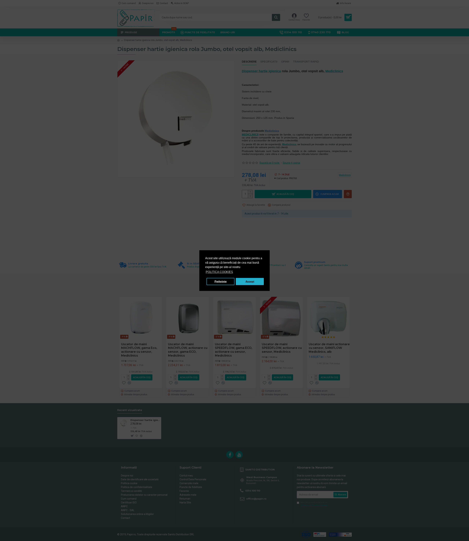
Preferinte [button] (221, 281)
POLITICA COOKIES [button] (219, 272)
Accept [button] (249, 281)
